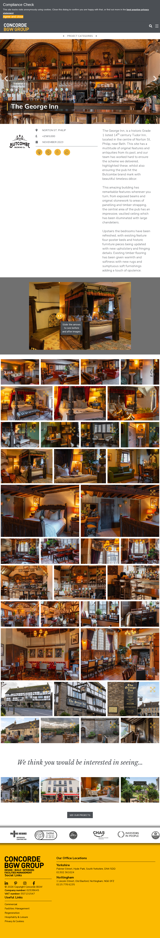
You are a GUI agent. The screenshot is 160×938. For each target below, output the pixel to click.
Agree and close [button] (13, 16)
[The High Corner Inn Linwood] (140, 789)
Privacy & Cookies (14, 921)
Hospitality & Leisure (16, 917)
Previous (5, 78)
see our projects (80, 815)
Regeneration (12, 913)
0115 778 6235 (65, 884)
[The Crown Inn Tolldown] (100, 789)
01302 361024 (65, 872)
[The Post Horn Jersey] (60, 789)
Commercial (11, 904)
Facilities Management (17, 908)
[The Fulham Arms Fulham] (20, 789)
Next (154, 78)
